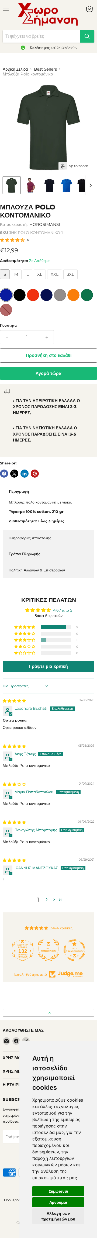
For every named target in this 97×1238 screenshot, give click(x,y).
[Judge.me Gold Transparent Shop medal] (60, 950)
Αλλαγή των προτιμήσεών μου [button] (58, 1216)
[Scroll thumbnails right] (89, 185)
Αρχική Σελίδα (15, 69)
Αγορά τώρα (48, 373)
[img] (14, 700)
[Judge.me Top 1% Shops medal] (85, 950)
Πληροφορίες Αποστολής (30, 538)
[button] (25, 627)
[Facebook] (16, 1041)
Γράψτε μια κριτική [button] (48, 666)
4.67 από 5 (62, 610)
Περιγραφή (19, 491)
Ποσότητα (8, 325)
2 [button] (47, 899)
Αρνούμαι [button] (58, 1202)
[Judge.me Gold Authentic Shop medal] (34, 950)
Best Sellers (45, 69)
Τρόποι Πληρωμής (24, 553)
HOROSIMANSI (44, 224)
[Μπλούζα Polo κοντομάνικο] (11, 185)
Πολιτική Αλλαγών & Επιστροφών (37, 570)
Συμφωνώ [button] (58, 1191)
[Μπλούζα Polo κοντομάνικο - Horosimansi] (30, 185)
